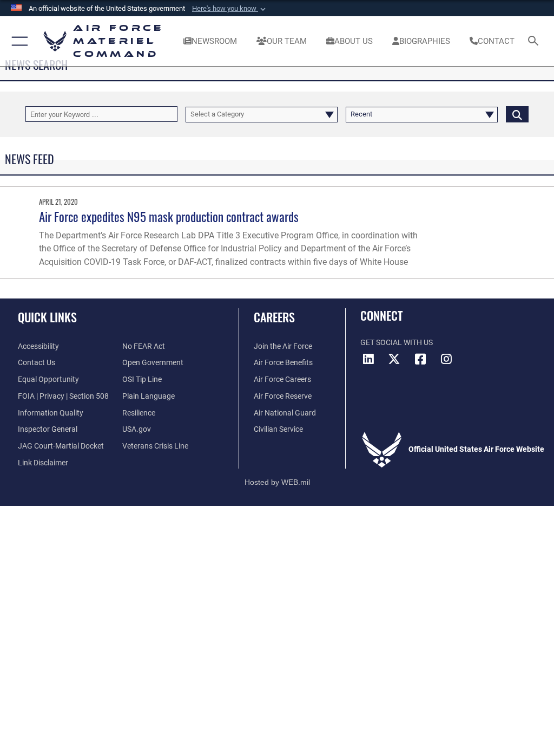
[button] (230, 8)
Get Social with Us (396, 342)
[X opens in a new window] (394, 359)
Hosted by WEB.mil (277, 482)
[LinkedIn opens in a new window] (368, 359)
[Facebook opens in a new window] (420, 359)
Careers (274, 317)
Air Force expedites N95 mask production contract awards (169, 216)
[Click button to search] (517, 114)
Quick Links (47, 317)
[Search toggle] (535, 41)
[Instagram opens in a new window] (446, 359)
